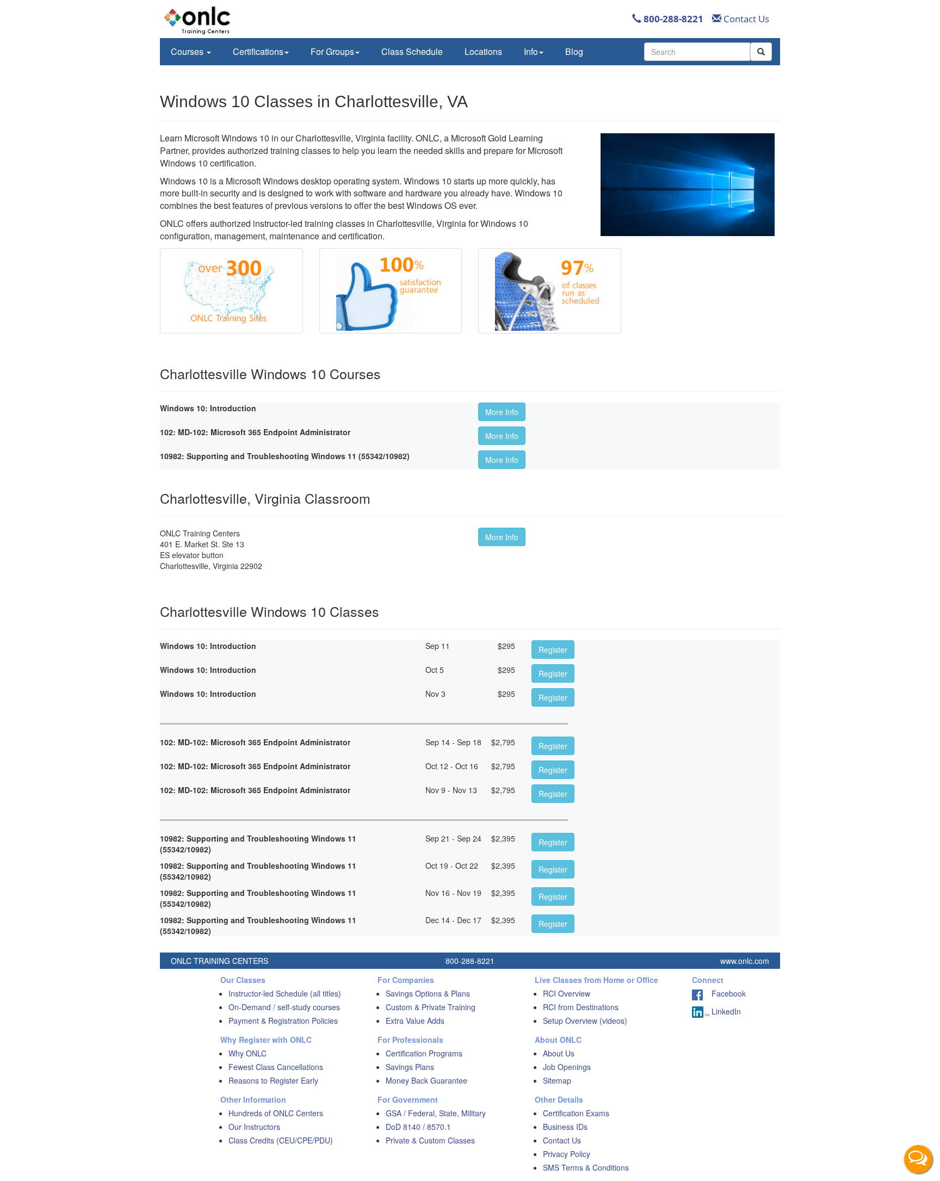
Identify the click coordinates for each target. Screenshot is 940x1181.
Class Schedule (412, 51)
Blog (574, 51)
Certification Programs (424, 1053)
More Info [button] (501, 411)
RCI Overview (566, 993)
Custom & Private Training (430, 1006)
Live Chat (918, 1159)
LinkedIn (725, 1011)
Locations (483, 51)
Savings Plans (410, 1066)
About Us (558, 1053)
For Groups (332, 51)
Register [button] (553, 649)
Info (531, 51)
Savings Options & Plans (428, 993)
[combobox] (697, 51)
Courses (188, 51)
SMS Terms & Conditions (586, 1167)
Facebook (724, 993)
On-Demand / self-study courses (284, 1006)
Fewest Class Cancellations (275, 1066)
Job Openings (567, 1066)
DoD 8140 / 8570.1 (418, 1126)
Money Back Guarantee (426, 1080)
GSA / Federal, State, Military (436, 1113)
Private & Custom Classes (430, 1140)
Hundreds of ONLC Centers (275, 1113)
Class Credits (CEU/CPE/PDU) (280, 1140)
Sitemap (557, 1080)
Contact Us (745, 19)
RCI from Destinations (581, 1006)
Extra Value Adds (415, 1020)
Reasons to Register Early (273, 1080)
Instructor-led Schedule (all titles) (284, 993)
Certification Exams (576, 1113)
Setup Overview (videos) (585, 1020)
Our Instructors (254, 1126)
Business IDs (565, 1126)
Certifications (258, 51)
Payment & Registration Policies (283, 1020)
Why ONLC (247, 1053)
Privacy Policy (566, 1153)
